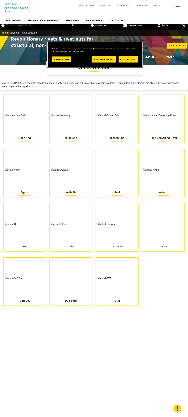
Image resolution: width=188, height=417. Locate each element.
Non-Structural (29, 32)
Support (157, 6)
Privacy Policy (134, 403)
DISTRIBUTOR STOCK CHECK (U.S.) (45, 320)
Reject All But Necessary (104, 59)
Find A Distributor (107, 320)
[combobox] (40, 25)
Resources (142, 6)
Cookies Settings (61, 59)
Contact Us (104, 6)
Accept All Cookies (128, 59)
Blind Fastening (10, 32)
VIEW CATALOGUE (86, 6)
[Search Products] (74, 25)
